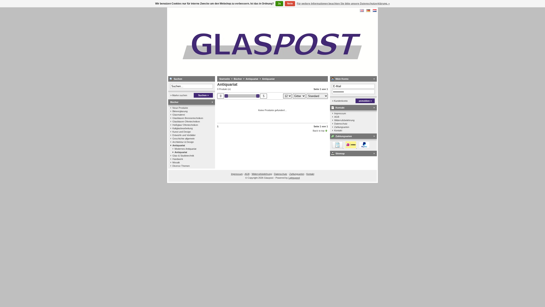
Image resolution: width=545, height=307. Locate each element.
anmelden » (365, 101)
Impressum (340, 113)
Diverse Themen (181, 166)
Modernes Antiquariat (185, 149)
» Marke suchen (178, 95)
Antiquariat (178, 145)
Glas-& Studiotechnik (183, 155)
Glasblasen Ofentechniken (186, 121)
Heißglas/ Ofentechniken (185, 125)
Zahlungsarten (341, 127)
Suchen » (203, 95)
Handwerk (177, 159)
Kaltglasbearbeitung (182, 128)
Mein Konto (342, 79)
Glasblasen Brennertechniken (187, 118)
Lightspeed (294, 178)
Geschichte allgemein (183, 138)
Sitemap (340, 153)
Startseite (224, 79)
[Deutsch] (368, 10)
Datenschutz (340, 123)
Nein (290, 3)
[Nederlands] (375, 10)
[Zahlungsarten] (350, 147)
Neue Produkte (180, 108)
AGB (336, 117)
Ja (279, 3)
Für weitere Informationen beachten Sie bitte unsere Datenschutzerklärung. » (343, 3)
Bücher (174, 102)
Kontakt (340, 107)
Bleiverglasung (180, 111)
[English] (362, 10)
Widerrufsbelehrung (344, 120)
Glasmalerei (178, 114)
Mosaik (176, 162)
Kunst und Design (181, 131)
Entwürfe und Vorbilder (184, 135)
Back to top (318, 130)
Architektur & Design (183, 142)
